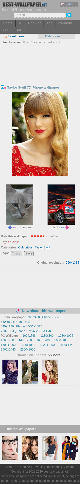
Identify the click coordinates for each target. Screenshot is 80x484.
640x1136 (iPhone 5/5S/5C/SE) (21, 326)
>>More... (55, 355)
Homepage (53, 466)
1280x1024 (65, 335)
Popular (34, 23)
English (68, 4)
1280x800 (47, 335)
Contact (25, 466)
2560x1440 (8, 349)
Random (65, 23)
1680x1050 (61, 340)
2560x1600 (27, 349)
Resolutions (16, 36)
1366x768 (7, 340)
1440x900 (25, 340)
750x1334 (72, 262)
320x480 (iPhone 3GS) (43, 317)
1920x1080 (27, 344)
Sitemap (68, 466)
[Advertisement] (40, 73)
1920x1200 (47, 344)
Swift (28, 253)
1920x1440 (66, 344)
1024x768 (29, 335)
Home (8, 23)
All (20, 23)
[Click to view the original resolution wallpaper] (40, 134)
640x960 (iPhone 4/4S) (16, 321)
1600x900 (43, 340)
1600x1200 (8, 344)
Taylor (16, 253)
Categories (52, 36)
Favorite (13, 241)
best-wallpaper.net (56, 471)
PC (5, 30)
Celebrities (38, 41)
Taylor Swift (53, 41)
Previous (25, 227)
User (17, 30)
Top (49, 23)
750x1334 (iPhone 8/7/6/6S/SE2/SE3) (26, 331)
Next (55, 227)
